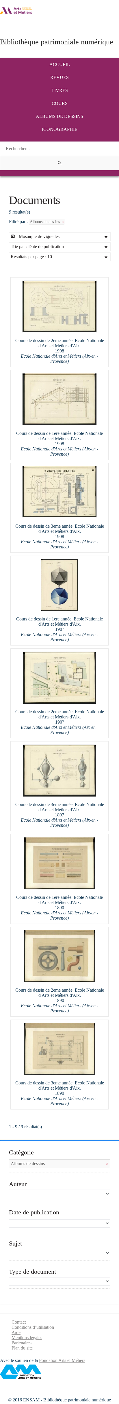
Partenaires (21, 1342)
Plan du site (22, 1348)
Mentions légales (27, 1337)
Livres (59, 90)
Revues (59, 77)
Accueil (59, 64)
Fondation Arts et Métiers (62, 1360)
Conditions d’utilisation (33, 1327)
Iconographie (59, 129)
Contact (19, 1322)
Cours (60, 103)
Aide (16, 1332)
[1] (59, 163)
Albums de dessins (59, 116)
